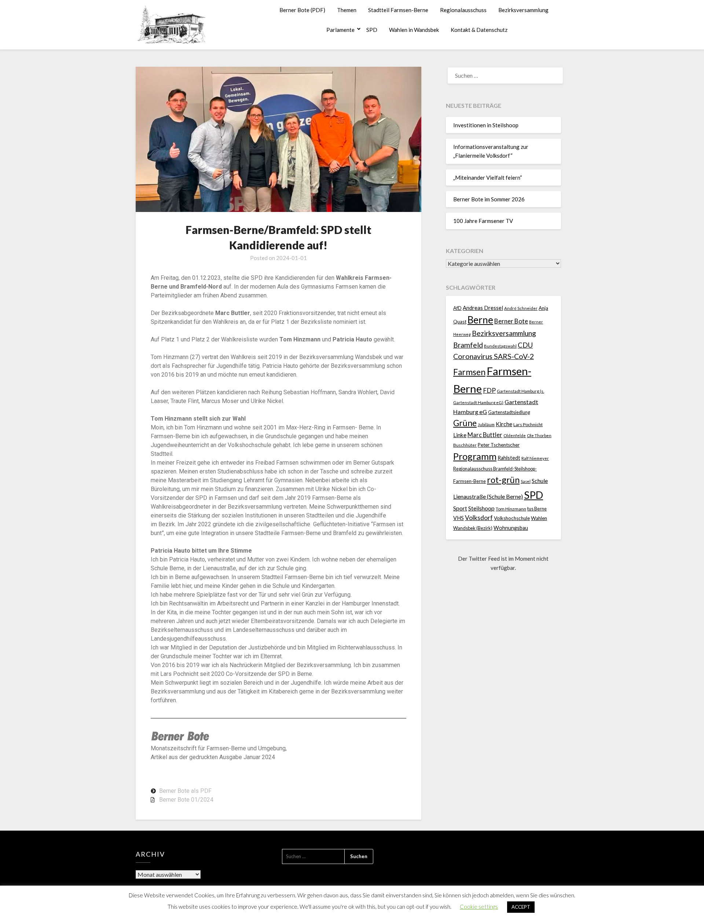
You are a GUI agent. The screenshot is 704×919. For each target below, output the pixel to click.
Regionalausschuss (463, 10)
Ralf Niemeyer (535, 458)
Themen (346, 10)
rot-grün (503, 480)
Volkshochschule (512, 518)
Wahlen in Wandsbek (414, 29)
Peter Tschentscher (499, 445)
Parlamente (340, 29)
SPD (371, 29)
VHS (458, 518)
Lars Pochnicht (528, 424)
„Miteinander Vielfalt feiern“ (487, 177)
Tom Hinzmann (511, 509)
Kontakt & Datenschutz (479, 29)
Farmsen (469, 372)
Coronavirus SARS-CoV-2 (493, 356)
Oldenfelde (514, 435)
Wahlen (539, 518)
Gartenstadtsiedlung (509, 412)
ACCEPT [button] (520, 907)
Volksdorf (479, 517)
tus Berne (537, 509)
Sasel (526, 481)
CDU (525, 345)
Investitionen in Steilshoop (485, 125)
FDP (489, 390)
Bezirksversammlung (523, 10)
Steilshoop (481, 508)
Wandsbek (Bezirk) (472, 528)
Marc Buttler (484, 435)
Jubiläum (486, 424)
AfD (457, 308)
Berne (480, 320)
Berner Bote (511, 321)
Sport (460, 508)
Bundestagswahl (500, 346)
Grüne (465, 423)
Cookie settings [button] (479, 906)
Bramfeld (468, 345)
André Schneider (521, 308)
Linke (459, 435)
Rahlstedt (509, 458)
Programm (474, 456)
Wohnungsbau (511, 528)
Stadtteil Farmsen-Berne (398, 10)
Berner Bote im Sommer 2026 (489, 199)
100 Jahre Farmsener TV (483, 220)
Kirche (504, 423)
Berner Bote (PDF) (302, 10)
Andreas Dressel (483, 307)
